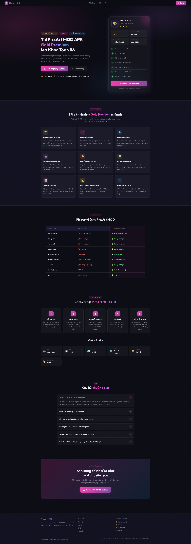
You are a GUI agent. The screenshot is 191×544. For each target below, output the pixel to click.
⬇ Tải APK (181, 3)
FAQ (106, 3)
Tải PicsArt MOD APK (96, 490)
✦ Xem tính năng (78, 69)
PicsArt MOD (14, 3)
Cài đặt (99, 3)
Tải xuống (81, 531)
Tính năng (92, 3)
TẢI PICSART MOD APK (130, 83)
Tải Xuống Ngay (55, 69)
